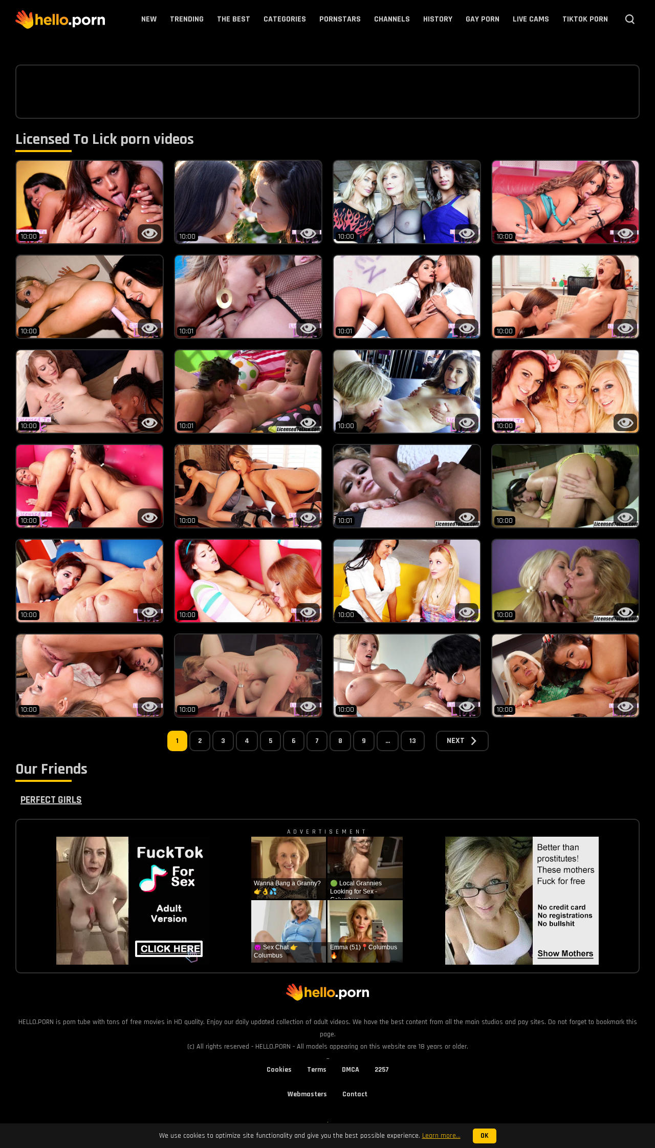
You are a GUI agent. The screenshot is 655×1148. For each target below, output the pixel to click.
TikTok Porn (585, 19)
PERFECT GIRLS (51, 799)
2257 (382, 1069)
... (387, 741)
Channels (392, 19)
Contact (354, 1094)
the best (233, 19)
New (149, 19)
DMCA (350, 1069)
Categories (285, 19)
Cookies (279, 1069)
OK (485, 1136)
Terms (316, 1069)
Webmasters (307, 1094)
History (437, 19)
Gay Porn (482, 19)
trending (187, 19)
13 (412, 741)
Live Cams (531, 19)
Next (456, 740)
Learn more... (441, 1135)
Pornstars (340, 19)
